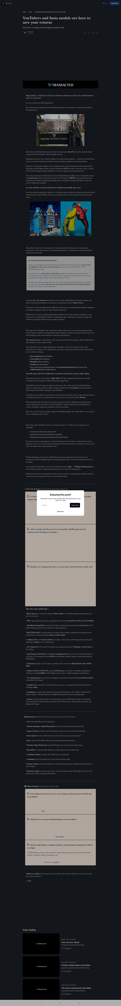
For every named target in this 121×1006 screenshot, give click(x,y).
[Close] (81, 493)
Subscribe (74, 505)
